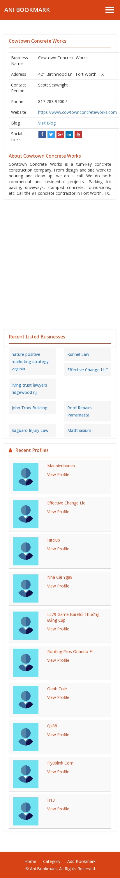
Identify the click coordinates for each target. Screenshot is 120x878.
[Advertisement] (60, 264)
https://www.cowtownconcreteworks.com (77, 112)
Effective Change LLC (87, 369)
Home (30, 861)
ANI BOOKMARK (27, 10)
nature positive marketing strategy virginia (30, 361)
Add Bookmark (81, 861)
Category (51, 861)
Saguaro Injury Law (30, 430)
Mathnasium (79, 430)
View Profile (58, 474)
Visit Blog (47, 123)
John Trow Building (29, 407)
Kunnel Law (78, 354)
